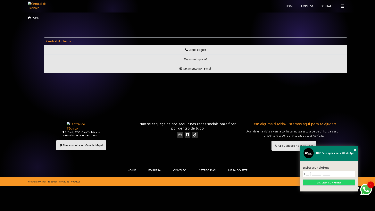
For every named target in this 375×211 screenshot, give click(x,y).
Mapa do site (237, 170)
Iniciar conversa (329, 182)
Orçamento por (194, 59)
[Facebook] (187, 135)
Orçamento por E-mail (196, 68)
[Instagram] (180, 135)
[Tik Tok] (195, 135)
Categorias (207, 170)
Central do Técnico (59, 41)
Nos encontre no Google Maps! (82, 145)
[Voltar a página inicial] (38, 6)
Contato (327, 6)
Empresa (307, 6)
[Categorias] (342, 6)
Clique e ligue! (197, 50)
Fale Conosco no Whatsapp (295, 146)
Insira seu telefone (316, 167)
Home (290, 6)
